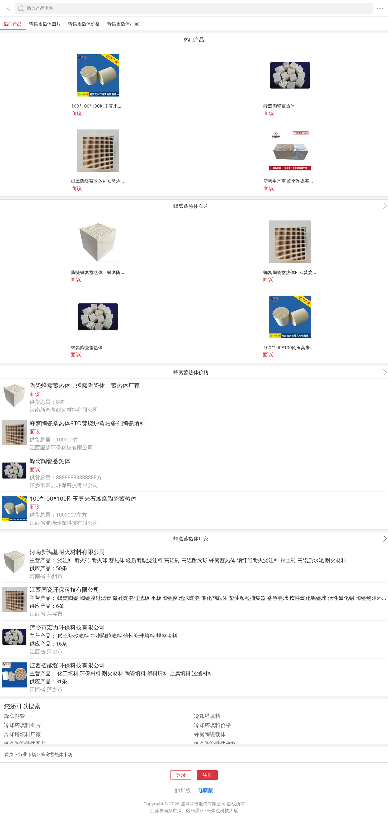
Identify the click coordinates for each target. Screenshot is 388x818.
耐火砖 (82, 560)
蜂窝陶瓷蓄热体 (279, 106)
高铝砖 (172, 560)
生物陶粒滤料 (106, 635)
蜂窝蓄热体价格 (84, 24)
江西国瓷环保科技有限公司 (64, 589)
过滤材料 (202, 673)
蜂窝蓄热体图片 (45, 24)
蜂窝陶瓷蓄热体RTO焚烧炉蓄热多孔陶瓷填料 (98, 181)
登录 (181, 775)
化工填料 (67, 673)
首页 (8, 754)
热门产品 (13, 24)
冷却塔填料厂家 (22, 734)
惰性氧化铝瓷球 (308, 598)
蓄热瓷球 (277, 598)
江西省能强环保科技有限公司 (67, 665)
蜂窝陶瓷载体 (210, 734)
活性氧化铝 (341, 598)
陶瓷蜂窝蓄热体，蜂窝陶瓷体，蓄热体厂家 (98, 272)
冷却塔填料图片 (22, 725)
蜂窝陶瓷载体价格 (215, 743)
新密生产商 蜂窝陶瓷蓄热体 (290, 181)
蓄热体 (117, 560)
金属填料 (180, 673)
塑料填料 (157, 673)
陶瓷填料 (135, 673)
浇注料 (65, 560)
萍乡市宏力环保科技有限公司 (67, 627)
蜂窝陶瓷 (67, 598)
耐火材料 (335, 560)
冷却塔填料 (207, 715)
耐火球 (99, 560)
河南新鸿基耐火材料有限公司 (67, 552)
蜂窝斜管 (14, 715)
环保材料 (90, 673)
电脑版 (205, 790)
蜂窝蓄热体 (222, 560)
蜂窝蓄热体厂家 (123, 24)
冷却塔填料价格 (212, 725)
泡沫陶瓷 (189, 598)
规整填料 (166, 635)
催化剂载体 (214, 598)
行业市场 (27, 754)
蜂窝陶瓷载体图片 (25, 743)
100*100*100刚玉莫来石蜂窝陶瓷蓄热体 (98, 106)
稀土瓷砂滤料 (73, 635)
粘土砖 (288, 560)
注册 (207, 775)
